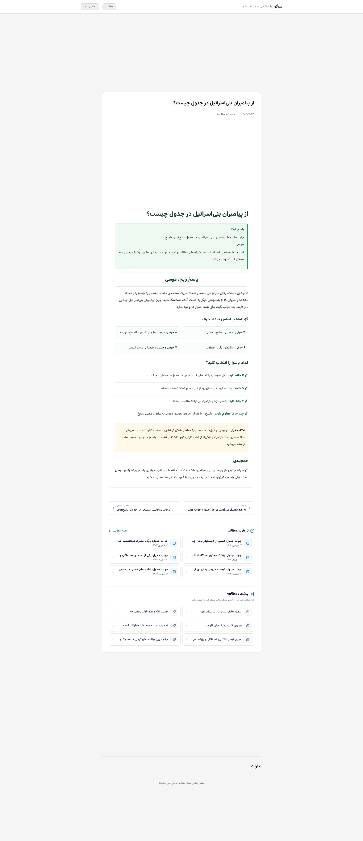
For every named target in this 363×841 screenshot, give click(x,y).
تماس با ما (90, 6)
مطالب (109, 6)
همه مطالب (120, 531)
